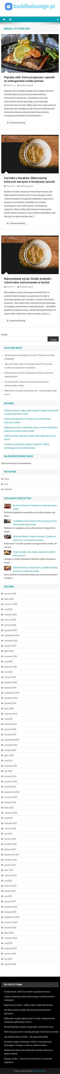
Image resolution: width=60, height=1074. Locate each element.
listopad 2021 (10, 849)
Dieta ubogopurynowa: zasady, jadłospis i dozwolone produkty (31, 1032)
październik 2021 (11, 854)
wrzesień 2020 (10, 922)
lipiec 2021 (9, 870)
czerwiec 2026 (10, 604)
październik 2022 (11, 792)
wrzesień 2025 (10, 641)
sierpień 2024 (10, 703)
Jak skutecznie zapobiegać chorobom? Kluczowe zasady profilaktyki (29, 357)
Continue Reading (17, 123)
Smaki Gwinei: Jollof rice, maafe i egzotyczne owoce (27, 992)
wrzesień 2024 (10, 698)
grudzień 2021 (10, 844)
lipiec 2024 (9, 708)
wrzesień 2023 (10, 745)
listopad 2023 (10, 734)
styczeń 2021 (10, 901)
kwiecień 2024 (10, 724)
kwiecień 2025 (10, 667)
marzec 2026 (10, 620)
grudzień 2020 (10, 907)
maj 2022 (8, 818)
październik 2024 (11, 693)
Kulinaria (8, 489)
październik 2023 (11, 740)
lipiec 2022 (9, 807)
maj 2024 (8, 719)
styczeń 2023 (10, 776)
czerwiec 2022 (10, 813)
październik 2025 (11, 635)
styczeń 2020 (10, 964)
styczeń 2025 (10, 677)
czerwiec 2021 (10, 875)
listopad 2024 (10, 688)
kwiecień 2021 (10, 886)
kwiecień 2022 (10, 823)
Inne (6, 484)
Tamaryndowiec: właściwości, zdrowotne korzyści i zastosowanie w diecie (26, 384)
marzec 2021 (10, 891)
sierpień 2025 (10, 646)
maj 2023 (8, 760)
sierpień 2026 (10, 594)
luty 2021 (8, 896)
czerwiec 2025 (10, 656)
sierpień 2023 (10, 750)
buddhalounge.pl (26, 85)
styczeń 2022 (10, 839)
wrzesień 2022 (10, 797)
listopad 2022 (10, 787)
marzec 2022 (10, 828)
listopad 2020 (10, 912)
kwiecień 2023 (10, 766)
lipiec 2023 (9, 755)
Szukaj (4, 334)
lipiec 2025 (9, 651)
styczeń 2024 (10, 729)
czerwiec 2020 (10, 938)
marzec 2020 (10, 954)
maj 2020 (8, 943)
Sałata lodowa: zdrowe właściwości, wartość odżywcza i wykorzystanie (29, 375)
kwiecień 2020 (10, 948)
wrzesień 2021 (10, 860)
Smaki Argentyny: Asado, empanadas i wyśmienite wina (28, 1027)
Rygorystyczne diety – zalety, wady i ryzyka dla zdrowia (28, 1005)
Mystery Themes (39, 1071)
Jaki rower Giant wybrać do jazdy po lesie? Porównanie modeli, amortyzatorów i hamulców (28, 366)
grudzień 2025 (10, 630)
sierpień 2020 (10, 927)
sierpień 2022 (10, 802)
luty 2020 (8, 959)
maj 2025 (8, 661)
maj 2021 (8, 881)
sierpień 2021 (10, 865)
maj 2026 (8, 609)
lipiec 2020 (9, 933)
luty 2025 (8, 672)
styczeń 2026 (10, 625)
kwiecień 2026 (10, 614)
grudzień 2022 (10, 781)
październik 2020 (11, 917)
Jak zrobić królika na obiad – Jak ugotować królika (26, 1037)
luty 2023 (8, 771)
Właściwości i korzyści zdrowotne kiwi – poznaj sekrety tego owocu (30, 392)
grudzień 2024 (10, 682)
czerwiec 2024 (10, 714)
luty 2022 (8, 834)
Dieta (6, 479)
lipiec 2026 (9, 599)
